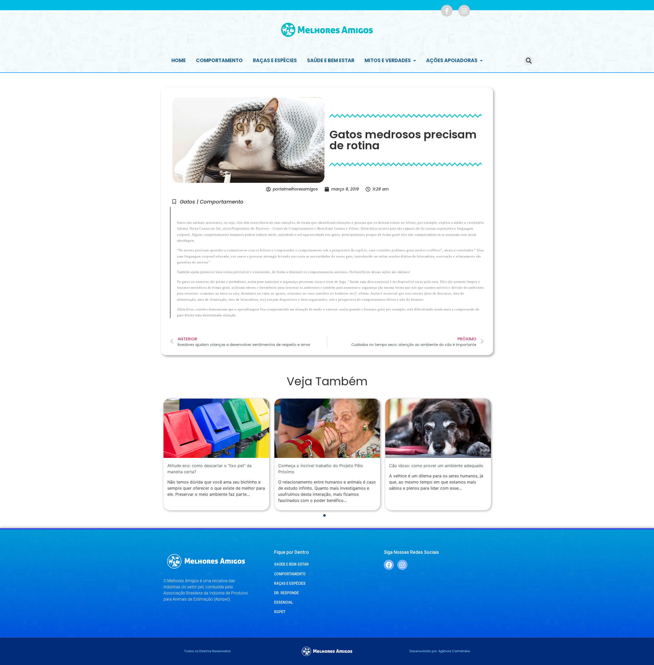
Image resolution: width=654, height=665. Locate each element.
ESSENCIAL (283, 602)
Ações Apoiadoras (451, 60)
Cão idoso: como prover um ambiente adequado (436, 465)
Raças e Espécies (275, 60)
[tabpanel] (216, 454)
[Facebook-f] (447, 11)
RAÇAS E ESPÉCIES (290, 583)
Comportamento (219, 60)
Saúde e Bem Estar (330, 60)
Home (178, 60)
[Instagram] (464, 11)
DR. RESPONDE (286, 593)
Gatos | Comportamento (211, 201)
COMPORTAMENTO (290, 574)
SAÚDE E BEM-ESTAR (291, 564)
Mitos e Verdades (388, 60)
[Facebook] (389, 565)
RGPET (279, 612)
